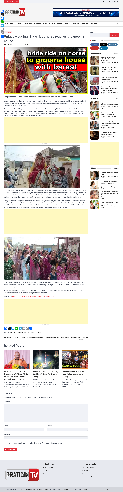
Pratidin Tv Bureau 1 (10, 45)
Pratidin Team (106, 62)
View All (115, 54)
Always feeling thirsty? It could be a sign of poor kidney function (109, 183)
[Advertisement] (46, 130)
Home (6, 24)
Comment (8, 402)
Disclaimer (85, 474)
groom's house (29, 333)
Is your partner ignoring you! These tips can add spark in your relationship (110, 123)
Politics (28, 24)
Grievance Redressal (88, 477)
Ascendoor (67, 489)
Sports (60, 24)
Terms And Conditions (89, 467)
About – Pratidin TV (49, 467)
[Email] (2, 29)
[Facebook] (2, 11)
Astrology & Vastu (72, 24)
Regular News (15, 24)
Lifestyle (93, 24)
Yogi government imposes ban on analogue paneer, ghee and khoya (109, 193)
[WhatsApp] (2, 22)
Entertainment (49, 24)
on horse (39, 333)
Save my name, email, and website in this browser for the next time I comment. (34, 443)
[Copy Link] (2, 32)
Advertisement (48, 474)
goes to (21, 333)
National (8, 32)
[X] (2, 15)
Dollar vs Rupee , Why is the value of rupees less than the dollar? (35, 296)
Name (6, 426)
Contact (46, 470)
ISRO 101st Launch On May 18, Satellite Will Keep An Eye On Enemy (45, 374)
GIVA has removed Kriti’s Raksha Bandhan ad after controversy (108, 58)
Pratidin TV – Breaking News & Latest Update (32, 489)
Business (37, 24)
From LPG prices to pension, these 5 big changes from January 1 (73, 374)
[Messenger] (2, 18)
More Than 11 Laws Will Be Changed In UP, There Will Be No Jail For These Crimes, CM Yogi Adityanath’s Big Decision (16, 375)
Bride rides (14, 333)
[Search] (117, 24)
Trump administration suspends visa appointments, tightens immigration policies (110, 88)
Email (49, 426)
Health (85, 24)
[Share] (2, 36)
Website (7, 434)
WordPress (85, 489)
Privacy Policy (86, 470)
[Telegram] (2, 25)
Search (92, 32)
